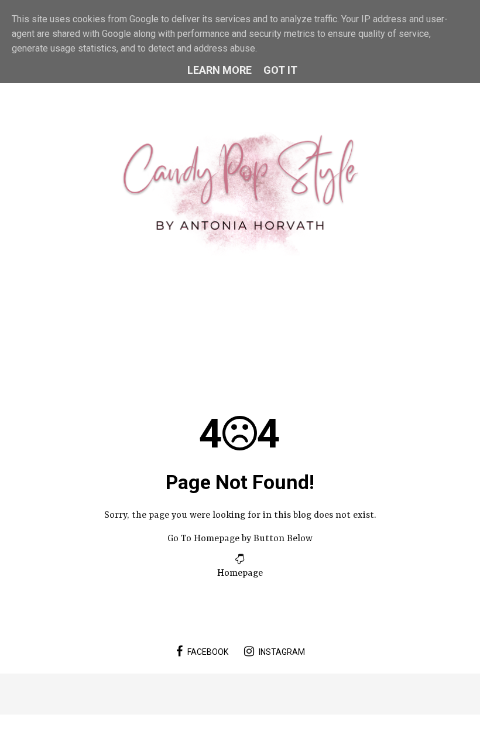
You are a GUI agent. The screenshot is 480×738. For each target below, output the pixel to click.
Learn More (219, 70)
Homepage (240, 573)
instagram (282, 652)
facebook (207, 652)
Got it (280, 70)
